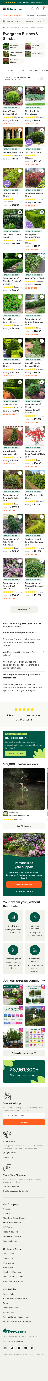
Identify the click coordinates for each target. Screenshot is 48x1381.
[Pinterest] (32, 1347)
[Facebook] (19, 1347)
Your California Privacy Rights (16, 1317)
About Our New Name (13, 1281)
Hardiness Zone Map (12, 1272)
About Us (7, 1209)
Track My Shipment (11, 1186)
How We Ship (9, 1267)
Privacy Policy (9, 1294)
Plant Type (33, 70)
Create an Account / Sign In (15, 1191)
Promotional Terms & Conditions (17, 1321)
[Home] (14, 9)
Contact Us (8, 1157)
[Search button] (32, 8)
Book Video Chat (24, 884)
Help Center (8, 1263)
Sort (22, 70)
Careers (6, 1213)
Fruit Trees (29, 15)
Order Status (8, 1253)
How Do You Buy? (16, 753)
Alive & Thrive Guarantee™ (15, 1298)
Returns (6, 1303)
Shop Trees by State (12, 1222)
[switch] (40, 78)
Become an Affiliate (12, 1236)
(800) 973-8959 (26, 891)
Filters (10, 70)
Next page (22, 609)
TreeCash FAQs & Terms (13, 1276)
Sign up (24, 1122)
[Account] (37, 8)
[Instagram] (5, 1347)
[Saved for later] (20, 89)
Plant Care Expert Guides (14, 1218)
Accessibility (8, 1312)
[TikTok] (12, 1347)
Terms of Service (10, 1307)
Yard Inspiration (10, 1241)
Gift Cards (7, 1227)
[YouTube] (25, 1347)
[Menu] (5, 8)
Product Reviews (10, 1232)
